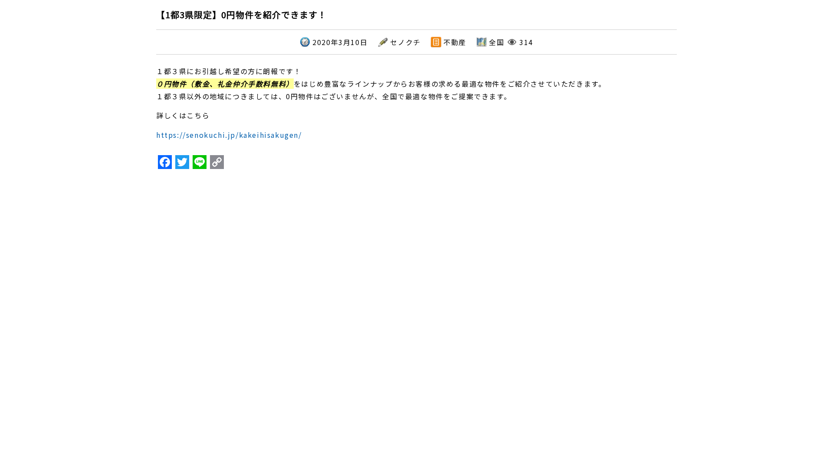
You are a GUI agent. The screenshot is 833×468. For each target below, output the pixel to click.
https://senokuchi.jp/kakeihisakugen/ (229, 135)
